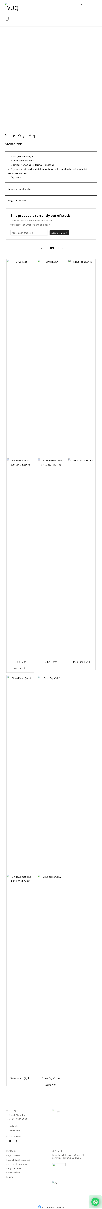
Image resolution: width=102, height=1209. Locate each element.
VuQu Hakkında (13, 1155)
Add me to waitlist (59, 233)
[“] (95, 1202)
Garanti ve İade (13, 1172)
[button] (93, 6)
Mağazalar (14, 1126)
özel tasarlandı (58, 1207)
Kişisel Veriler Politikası (16, 1164)
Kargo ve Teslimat (14, 1168)
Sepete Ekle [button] (51, 658)
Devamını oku (21, 658)
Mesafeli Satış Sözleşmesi (18, 1160)
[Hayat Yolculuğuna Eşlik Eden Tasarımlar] (12, 13)
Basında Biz (14, 1130)
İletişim (9, 1176)
